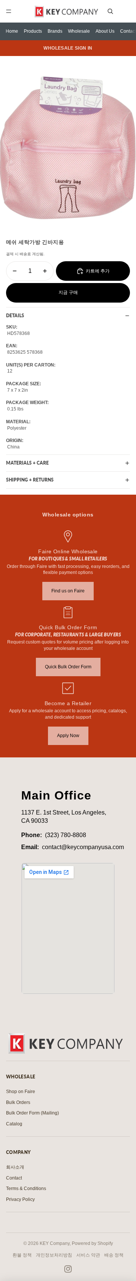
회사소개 (15, 1167)
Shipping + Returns (30, 480)
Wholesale (79, 31)
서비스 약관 (88, 1255)
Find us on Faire (68, 591)
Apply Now (68, 735)
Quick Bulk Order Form (68, 666)
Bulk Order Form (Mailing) (32, 1113)
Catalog (14, 1124)
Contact (128, 31)
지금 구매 (68, 292)
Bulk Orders (18, 1102)
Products (33, 31)
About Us (105, 31)
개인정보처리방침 (54, 1255)
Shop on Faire (20, 1091)
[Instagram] (68, 1268)
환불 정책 (22, 1255)
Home (12, 31)
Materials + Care (27, 463)
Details (15, 315)
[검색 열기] (110, 11)
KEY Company (55, 1243)
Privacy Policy (20, 1199)
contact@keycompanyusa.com (83, 847)
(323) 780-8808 (65, 835)
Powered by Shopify (92, 1243)
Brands (55, 31)
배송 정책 (114, 1255)
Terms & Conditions (26, 1188)
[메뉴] (8, 11)
